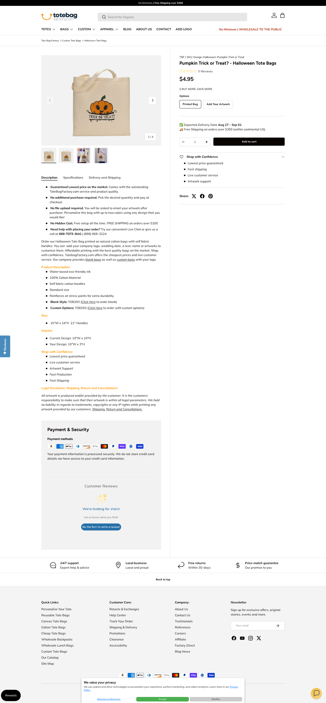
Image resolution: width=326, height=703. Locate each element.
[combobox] (172, 17)
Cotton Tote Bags (53, 627)
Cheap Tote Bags (53, 633)
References (183, 627)
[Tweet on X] (194, 196)
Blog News (182, 651)
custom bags (126, 259)
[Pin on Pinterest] (210, 196)
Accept (162, 699)
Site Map (47, 663)
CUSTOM (84, 29)
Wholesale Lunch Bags (57, 645)
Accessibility (118, 645)
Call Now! (171, 2)
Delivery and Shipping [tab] (105, 177)
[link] (274, 15)
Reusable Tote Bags (55, 615)
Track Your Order (121, 621)
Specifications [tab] (73, 177)
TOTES (46, 29)
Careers (180, 633)
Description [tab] (49, 177)
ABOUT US (144, 29)
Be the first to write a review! (101, 527)
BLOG (127, 29)
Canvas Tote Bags (54, 621)
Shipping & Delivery (123, 627)
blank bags (93, 259)
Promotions (117, 633)
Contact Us (182, 615)
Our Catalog (49, 657)
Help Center (117, 615)
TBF (182, 57)
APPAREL (107, 29)
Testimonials (184, 621)
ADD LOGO (184, 29)
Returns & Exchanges (124, 609)
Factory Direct (185, 645)
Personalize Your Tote (56, 609)
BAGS (64, 29)
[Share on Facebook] (202, 196)
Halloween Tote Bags (95, 40)
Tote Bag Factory (50, 40)
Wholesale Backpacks (56, 639)
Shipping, (98, 409)
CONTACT (163, 29)
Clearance (116, 639)
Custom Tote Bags (71, 40)
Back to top (163, 579)
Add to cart (249, 141)
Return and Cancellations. (124, 409)
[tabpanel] (101, 298)
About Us (181, 609)
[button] (316, 693)
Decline (216, 699)
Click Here (89, 302)
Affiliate (180, 639)
